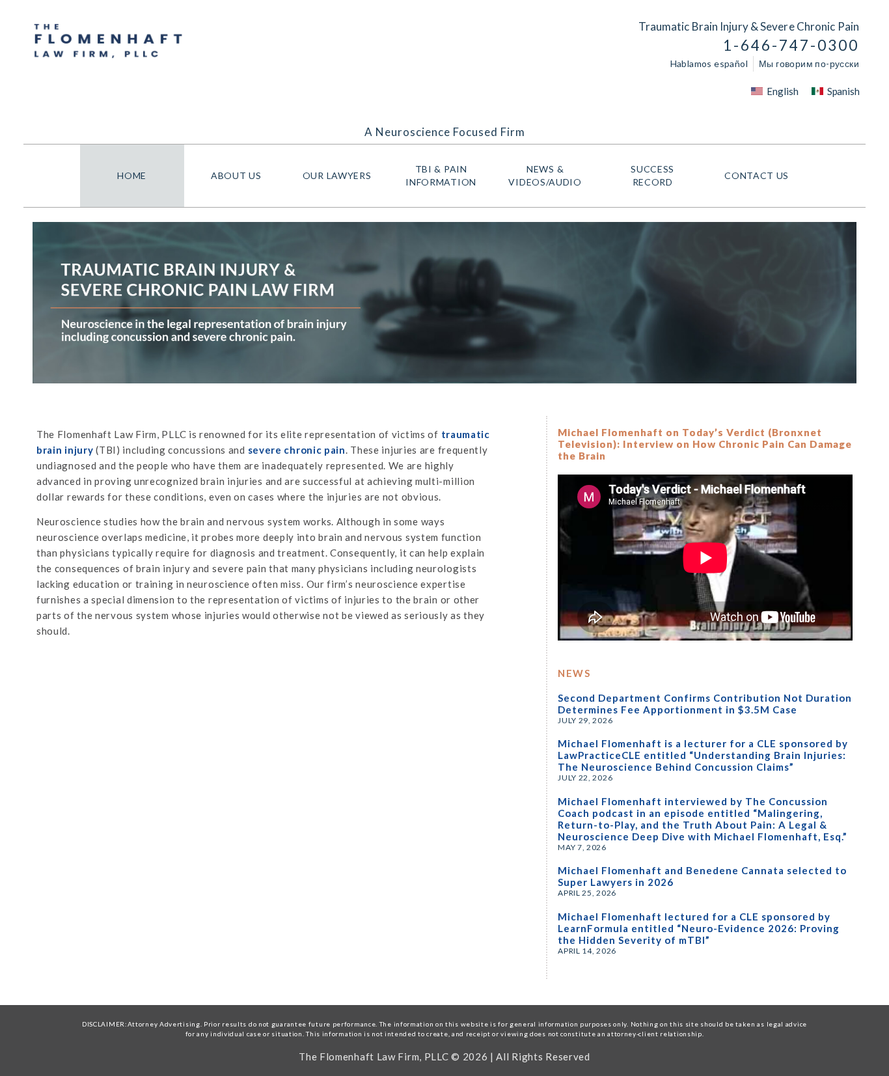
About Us (236, 175)
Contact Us (756, 175)
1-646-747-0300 (791, 45)
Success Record (652, 175)
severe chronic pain (297, 450)
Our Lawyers (337, 175)
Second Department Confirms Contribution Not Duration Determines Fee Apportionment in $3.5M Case (705, 703)
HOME (131, 175)
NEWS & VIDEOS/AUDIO (544, 175)
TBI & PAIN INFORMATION (440, 175)
